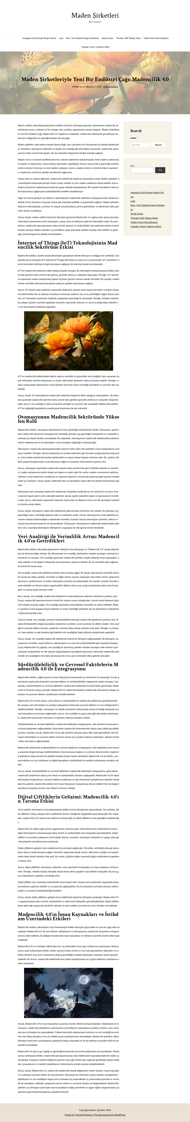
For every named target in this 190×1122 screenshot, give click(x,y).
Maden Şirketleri (95, 17)
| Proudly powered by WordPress (109, 1115)
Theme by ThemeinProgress (79, 1115)
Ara (132, 166)
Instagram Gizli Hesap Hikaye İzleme (39, 38)
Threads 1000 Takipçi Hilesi (128, 38)
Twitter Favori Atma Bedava (155, 38)
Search (136, 130)
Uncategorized (110, 87)
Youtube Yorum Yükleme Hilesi (95, 47)
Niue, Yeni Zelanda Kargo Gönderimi (82, 38)
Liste (61, 38)
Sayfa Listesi (107, 38)
